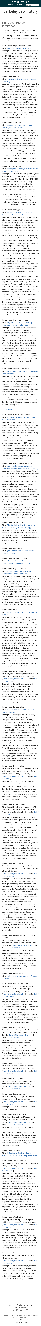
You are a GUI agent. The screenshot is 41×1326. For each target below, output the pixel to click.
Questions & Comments (20, 1320)
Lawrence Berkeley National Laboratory (20, 1306)
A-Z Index (10, 5)
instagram (17, 1311)
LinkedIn (20, 1311)
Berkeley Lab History (20, 11)
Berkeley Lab (20, 2)
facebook (24, 1311)
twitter (13, 1311)
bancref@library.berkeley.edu (13, 679)
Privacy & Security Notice (20, 1322)
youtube (27, 1311)
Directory (19, 5)
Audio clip (9, 410)
